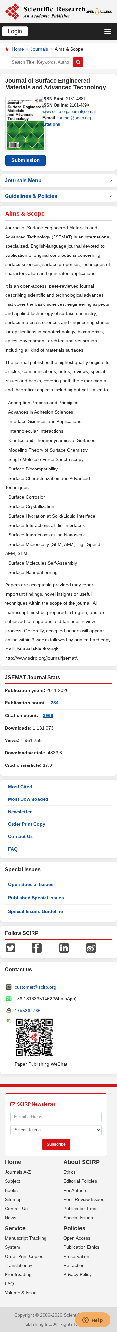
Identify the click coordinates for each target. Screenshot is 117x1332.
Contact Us (20, 836)
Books (11, 1190)
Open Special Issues (31, 884)
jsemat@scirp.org (74, 117)
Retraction (73, 1265)
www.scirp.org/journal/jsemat (69, 111)
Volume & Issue (21, 1292)
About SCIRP (81, 1162)
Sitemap (13, 1199)
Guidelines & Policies (31, 196)
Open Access (76, 1238)
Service (15, 1228)
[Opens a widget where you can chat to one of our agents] (92, 1320)
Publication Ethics (81, 1247)
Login (15, 31)
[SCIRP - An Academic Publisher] (45, 11)
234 (54, 702)
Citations (51, 124)
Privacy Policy (77, 1274)
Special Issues (78, 1217)
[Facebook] (37, 947)
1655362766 (28, 1010)
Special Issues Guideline (35, 911)
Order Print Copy (26, 824)
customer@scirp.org (35, 987)
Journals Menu (23, 180)
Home (18, 49)
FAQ (13, 849)
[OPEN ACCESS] (98, 11)
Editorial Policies (80, 1181)
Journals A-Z (18, 1172)
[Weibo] (91, 947)
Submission (25, 160)
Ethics (69, 1172)
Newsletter (20, 811)
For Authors (75, 1190)
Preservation (76, 1256)
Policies (74, 1228)
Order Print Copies (24, 1256)
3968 (48, 715)
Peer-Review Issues (83, 1199)
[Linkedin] (64, 947)
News (10, 1217)
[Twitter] (10, 947)
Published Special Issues (36, 897)
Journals (39, 49)
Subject (12, 1181)
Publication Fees (80, 1208)
